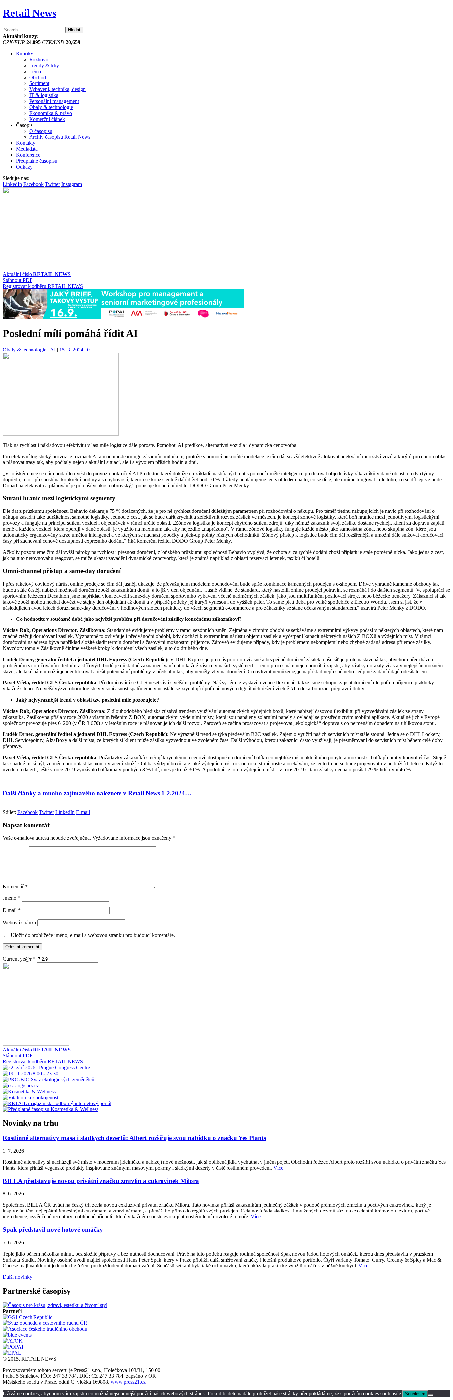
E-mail (12, 910)
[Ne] (430, 1395)
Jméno (11, 898)
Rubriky (24, 53)
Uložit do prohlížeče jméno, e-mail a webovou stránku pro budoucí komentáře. (93, 935)
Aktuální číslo (37, 274)
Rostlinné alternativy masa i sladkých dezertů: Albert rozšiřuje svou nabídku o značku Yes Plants (134, 1137)
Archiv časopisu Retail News (59, 137)
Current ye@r (19, 959)
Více (278, 1168)
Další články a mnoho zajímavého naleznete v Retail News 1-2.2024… (97, 793)
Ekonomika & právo (50, 113)
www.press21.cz (128, 1382)
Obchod (37, 77)
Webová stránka (19, 922)
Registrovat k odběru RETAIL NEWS (43, 286)
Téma (35, 71)
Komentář (15, 886)
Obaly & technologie (51, 107)
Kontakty (25, 143)
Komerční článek (47, 119)
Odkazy (24, 167)
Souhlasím (415, 1393)
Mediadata (27, 149)
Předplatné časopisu (36, 161)
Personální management (54, 101)
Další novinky (17, 1277)
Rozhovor (39, 59)
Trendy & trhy (44, 65)
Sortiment (39, 83)
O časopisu (40, 131)
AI (53, 349)
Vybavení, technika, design (57, 89)
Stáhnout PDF (17, 280)
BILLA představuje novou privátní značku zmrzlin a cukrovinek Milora (101, 1180)
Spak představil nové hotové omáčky (53, 1229)
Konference (28, 155)
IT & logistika (43, 95)
